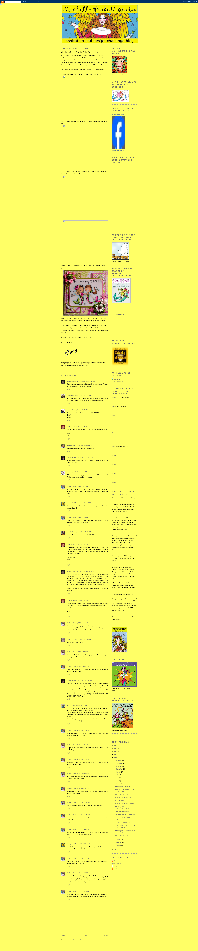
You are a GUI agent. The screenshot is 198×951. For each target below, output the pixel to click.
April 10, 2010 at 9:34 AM (81, 730)
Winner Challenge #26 (122, 795)
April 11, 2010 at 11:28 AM (81, 802)
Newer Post (64, 935)
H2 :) (68, 705)
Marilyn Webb (71, 503)
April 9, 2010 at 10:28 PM (79, 705)
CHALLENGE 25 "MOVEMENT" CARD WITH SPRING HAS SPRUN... (125, 817)
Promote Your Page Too (118, 150)
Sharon (114, 473)
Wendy (114, 482)
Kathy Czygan (71, 457)
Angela (69, 410)
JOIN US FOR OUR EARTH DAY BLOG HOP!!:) (125, 826)
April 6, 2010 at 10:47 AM (85, 457)
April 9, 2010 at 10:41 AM (81, 666)
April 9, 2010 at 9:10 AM (83, 639)
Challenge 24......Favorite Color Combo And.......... (125, 832)
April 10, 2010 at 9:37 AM (81, 788)
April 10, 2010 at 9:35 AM (81, 745)
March (118, 840)
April (117, 784)
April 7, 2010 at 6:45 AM (83, 532)
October (118, 766)
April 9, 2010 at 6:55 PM (84, 681)
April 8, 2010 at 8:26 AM (81, 623)
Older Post (105, 935)
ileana (69, 472)
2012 (116, 751)
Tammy (69, 639)
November (119, 763)
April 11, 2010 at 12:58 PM (81, 815)
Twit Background (119, 381)
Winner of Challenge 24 (122, 822)
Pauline (114, 464)
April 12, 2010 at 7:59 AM (81, 873)
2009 (116, 849)
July (117, 775)
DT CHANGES (119, 801)
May (117, 781)
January (118, 845)
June (117, 778)
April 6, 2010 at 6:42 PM (80, 517)
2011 (116, 754)
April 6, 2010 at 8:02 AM (84, 445)
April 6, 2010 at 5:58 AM (83, 395)
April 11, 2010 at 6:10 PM (81, 829)
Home (85, 935)
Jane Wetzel (70, 532)
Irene (113, 415)
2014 (116, 746)
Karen (113, 433)
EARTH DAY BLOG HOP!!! (123, 798)
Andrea (114, 446)
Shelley (114, 397)
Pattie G (69, 426)
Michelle (69, 486)
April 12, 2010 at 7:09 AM (85, 844)
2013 (116, 748)
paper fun (115, 869)
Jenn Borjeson (116, 864)
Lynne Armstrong (72, 381)
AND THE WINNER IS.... (123, 812)
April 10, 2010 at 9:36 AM (81, 759)
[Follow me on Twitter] (116, 379)
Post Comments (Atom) (77, 940)
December (119, 760)
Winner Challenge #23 (122, 836)
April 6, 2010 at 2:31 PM (79, 472)
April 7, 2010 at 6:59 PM (86, 571)
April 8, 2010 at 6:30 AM (80, 600)
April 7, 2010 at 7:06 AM (80, 544)
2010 (116, 757)
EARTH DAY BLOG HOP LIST (124, 804)
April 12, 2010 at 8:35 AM (81, 891)
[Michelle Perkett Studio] (118, 148)
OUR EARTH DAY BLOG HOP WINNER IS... (124, 790)
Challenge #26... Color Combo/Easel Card (122, 808)
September (119, 769)
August (118, 772)
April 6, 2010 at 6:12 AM (80, 410)
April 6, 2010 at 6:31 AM (80, 426)
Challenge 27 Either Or (122, 786)
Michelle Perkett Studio (118, 114)
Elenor (114, 455)
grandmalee (70, 395)
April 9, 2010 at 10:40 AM (81, 652)
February (119, 842)
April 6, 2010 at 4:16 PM (80, 486)
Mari (113, 406)
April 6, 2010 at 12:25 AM (87, 381)
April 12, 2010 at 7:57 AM (81, 858)
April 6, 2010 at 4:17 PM (84, 503)
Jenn (113, 424)
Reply (68, 389)
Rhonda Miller (71, 445)
